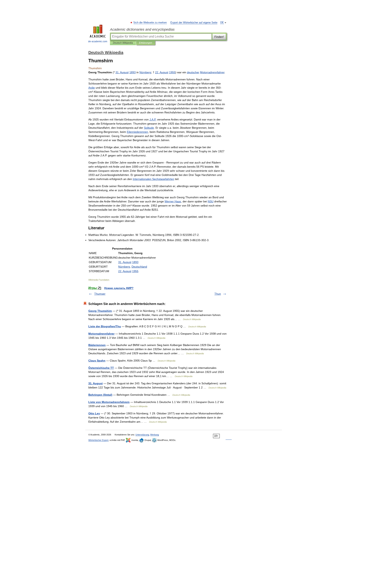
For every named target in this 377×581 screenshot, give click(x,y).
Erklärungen (145, 42)
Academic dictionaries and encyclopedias (142, 29)
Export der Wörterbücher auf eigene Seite (193, 22)
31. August (95, 383)
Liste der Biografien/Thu (104, 326)
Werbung (154, 434)
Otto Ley (94, 413)
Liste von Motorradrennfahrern (109, 402)
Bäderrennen (97, 345)
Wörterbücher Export (98, 440)
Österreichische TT (101, 367)
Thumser (99, 293)
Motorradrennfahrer (101, 333)
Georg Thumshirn (100, 310)
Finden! (219, 36)
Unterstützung (142, 434)
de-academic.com (97, 41)
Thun (217, 293)
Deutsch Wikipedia (123, 42)
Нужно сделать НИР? (119, 288)
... (152, 119)
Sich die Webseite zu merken (150, 22)
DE (222, 22)
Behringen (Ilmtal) (100, 394)
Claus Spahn (96, 360)
